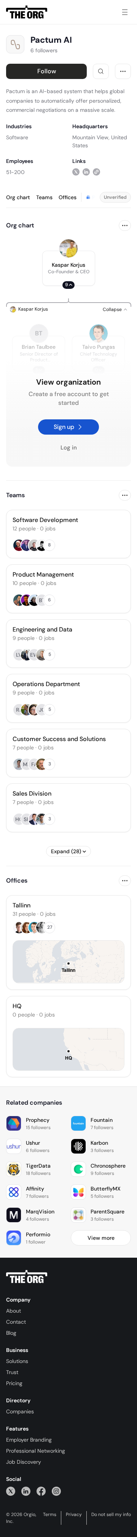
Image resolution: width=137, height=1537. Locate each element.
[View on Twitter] (76, 172)
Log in (69, 447)
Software (17, 137)
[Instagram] (56, 1491)
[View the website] (96, 172)
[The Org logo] (26, 1277)
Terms (49, 1514)
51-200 (15, 172)
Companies (20, 1411)
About (13, 1310)
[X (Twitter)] (10, 1491)
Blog (11, 1332)
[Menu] (125, 12)
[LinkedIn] (25, 1491)
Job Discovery (23, 1461)
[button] (68, 268)
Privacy (74, 1514)
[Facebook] (41, 1491)
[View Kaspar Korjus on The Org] (68, 248)
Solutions (17, 1361)
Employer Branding (29, 1439)
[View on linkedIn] (86, 172)
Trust (12, 1372)
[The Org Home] (26, 12)
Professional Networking (35, 1450)
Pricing (14, 1383)
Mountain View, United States (99, 141)
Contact (16, 1321)
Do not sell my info (111, 1514)
